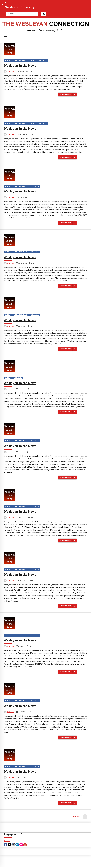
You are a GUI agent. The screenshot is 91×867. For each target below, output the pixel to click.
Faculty (33, 60)
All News (7, 60)
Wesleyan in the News (20, 65)
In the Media (42, 60)
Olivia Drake (10, 71)
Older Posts (76, 816)
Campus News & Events (20, 60)
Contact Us (7, 841)
